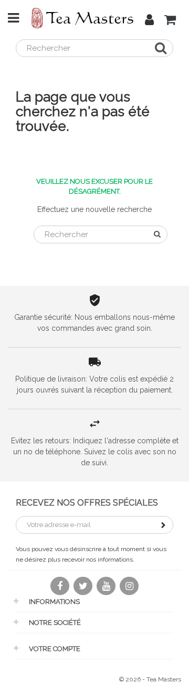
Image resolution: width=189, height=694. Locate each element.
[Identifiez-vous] (149, 21)
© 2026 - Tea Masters (150, 679)
